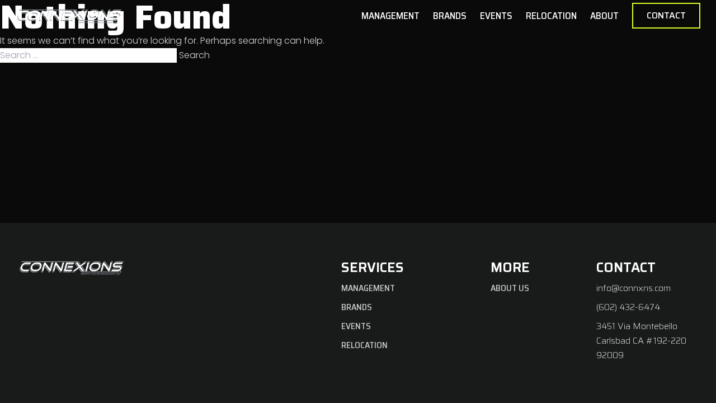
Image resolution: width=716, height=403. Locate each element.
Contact (666, 15)
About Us (510, 288)
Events (496, 16)
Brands (450, 16)
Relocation (551, 16)
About (604, 16)
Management (390, 16)
